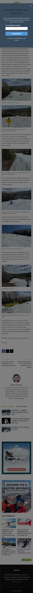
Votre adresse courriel (12, 25)
